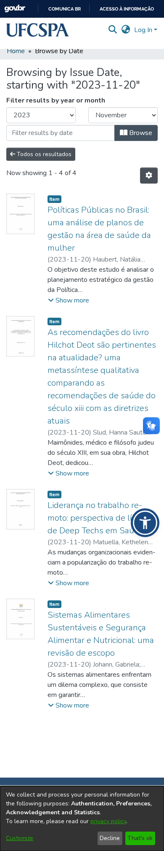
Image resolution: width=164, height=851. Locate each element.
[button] (37, 30)
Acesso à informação (127, 9)
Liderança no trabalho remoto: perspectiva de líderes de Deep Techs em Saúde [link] (100, 518)
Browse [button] (139, 133)
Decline (110, 838)
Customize (19, 838)
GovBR (14, 9)
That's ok (140, 838)
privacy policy (108, 821)
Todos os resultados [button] (43, 154)
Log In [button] (144, 30)
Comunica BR (64, 9)
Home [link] (16, 51)
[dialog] (82, 818)
